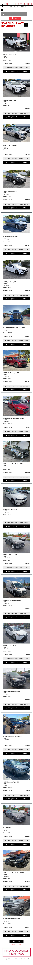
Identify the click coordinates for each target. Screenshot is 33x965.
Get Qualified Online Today (17, 71)
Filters (16, 18)
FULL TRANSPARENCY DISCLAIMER (17, 68)
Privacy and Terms (16, 961)
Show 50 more (16, 944)
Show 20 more (16, 941)
